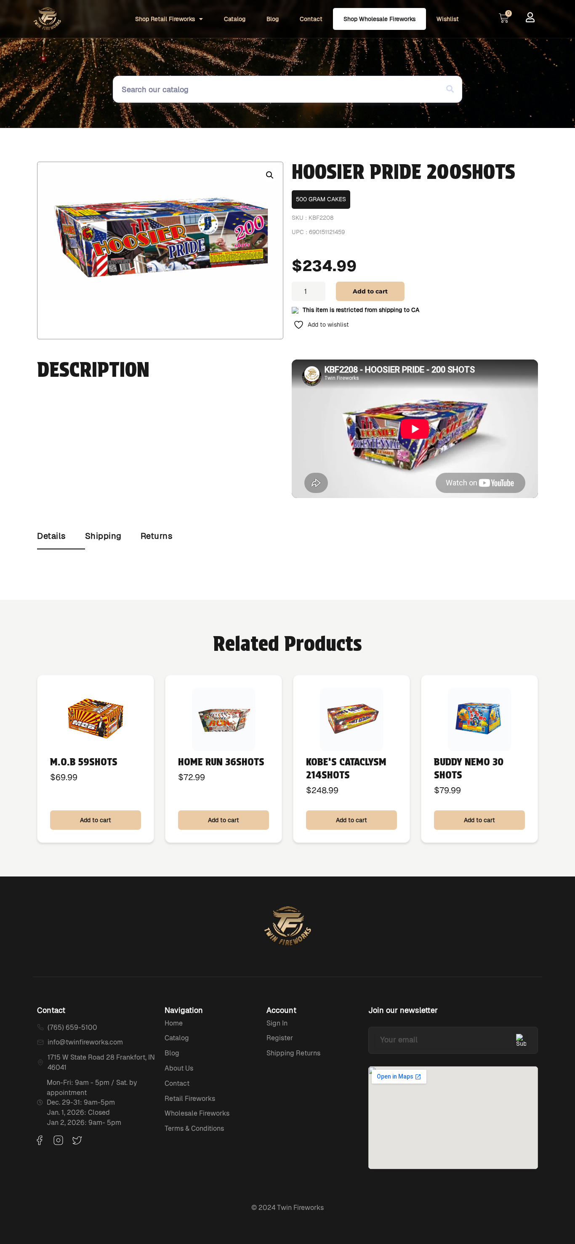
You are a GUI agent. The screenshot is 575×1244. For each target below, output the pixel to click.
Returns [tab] (157, 536)
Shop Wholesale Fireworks (379, 19)
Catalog (234, 19)
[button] (269, 175)
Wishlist (448, 19)
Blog (272, 19)
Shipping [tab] (103, 536)
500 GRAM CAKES (321, 199)
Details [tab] (51, 536)
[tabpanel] (287, 557)
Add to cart (370, 291)
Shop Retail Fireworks (165, 19)
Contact (311, 19)
